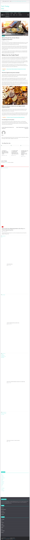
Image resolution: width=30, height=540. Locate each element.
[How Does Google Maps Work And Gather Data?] (3, 323)
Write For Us (7, 16)
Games (14, 14)
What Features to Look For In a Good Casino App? (13, 440)
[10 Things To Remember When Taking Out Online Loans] (5, 145)
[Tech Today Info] (2, 15)
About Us (2, 507)
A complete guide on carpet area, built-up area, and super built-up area (15, 152)
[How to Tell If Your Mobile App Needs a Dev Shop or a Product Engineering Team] (15, 196)
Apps (11, 14)
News (2, 485)
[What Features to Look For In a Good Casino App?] (3, 441)
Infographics (2, 481)
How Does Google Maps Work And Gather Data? (13, 322)
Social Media (7, 14)
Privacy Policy (3, 512)
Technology (2, 490)
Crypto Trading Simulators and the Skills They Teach (22, 128)
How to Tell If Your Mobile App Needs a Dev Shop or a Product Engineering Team (13, 229)
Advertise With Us (3, 509)
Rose (6, 231)
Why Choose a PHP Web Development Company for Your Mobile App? (16, 381)
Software (2, 489)
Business (2, 475)
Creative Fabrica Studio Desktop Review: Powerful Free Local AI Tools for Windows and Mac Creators (19, 1)
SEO (16, 14)
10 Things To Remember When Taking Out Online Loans (5, 152)
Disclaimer (2, 514)
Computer (20, 14)
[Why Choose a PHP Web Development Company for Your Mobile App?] (3, 382)
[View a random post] (28, 15)
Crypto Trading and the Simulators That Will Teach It (8, 128)
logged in (6, 162)
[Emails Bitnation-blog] (3, 265)
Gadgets (2, 479)
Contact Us (2, 511)
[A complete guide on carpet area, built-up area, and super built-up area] (15, 145)
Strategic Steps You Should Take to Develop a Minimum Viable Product (24, 152)
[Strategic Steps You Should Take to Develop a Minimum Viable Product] (24, 145)
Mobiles (2, 484)
